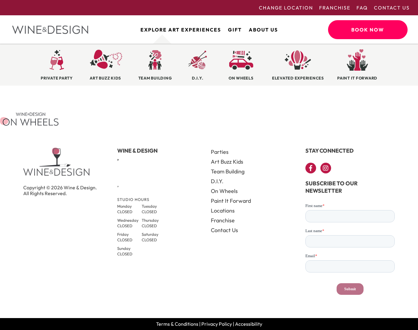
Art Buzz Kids (227, 161)
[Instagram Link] (325, 168)
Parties (220, 151)
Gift (235, 30)
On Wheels (224, 191)
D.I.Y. (217, 181)
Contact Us (392, 8)
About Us (263, 30)
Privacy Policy (216, 324)
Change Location (286, 8)
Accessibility (248, 324)
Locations (223, 210)
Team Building (227, 171)
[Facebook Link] (310, 168)
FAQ (362, 8)
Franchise (334, 8)
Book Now (367, 30)
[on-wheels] (29, 124)
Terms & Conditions (177, 324)
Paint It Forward (231, 200)
